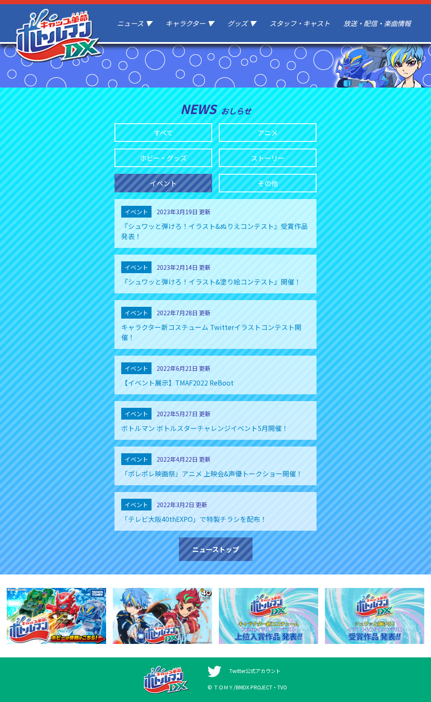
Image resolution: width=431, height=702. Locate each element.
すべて (163, 133)
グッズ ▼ (241, 23)
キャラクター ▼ (189, 23)
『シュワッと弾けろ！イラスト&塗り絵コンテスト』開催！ (211, 282)
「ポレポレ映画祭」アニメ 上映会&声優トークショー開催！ (212, 473)
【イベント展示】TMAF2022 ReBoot (177, 383)
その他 (268, 183)
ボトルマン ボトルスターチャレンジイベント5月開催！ (204, 428)
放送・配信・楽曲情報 (377, 23)
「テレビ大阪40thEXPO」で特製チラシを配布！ (194, 519)
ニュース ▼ (134, 23)
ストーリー (268, 158)
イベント (163, 183)
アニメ (268, 133)
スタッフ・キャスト (299, 23)
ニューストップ (215, 549)
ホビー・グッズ (163, 158)
